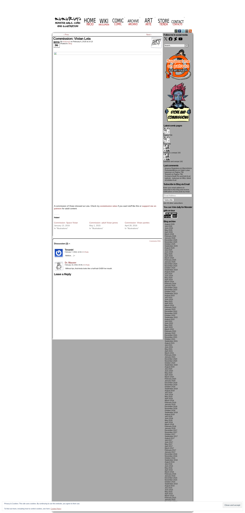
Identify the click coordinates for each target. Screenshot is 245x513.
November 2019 (171, 385)
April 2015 (169, 494)
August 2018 (170, 414)
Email (187, 31)
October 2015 (170, 482)
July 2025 (168, 250)
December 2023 (171, 288)
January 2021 (170, 357)
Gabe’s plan (185, 170)
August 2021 (170, 343)
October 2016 (170, 458)
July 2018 (168, 416)
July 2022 (168, 321)
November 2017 (171, 432)
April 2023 (169, 303)
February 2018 (170, 426)
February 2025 (170, 260)
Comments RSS (154, 241)
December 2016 (171, 454)
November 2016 (171, 456)
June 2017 (169, 442)
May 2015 (168, 492)
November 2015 (171, 480)
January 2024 (170, 286)
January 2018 (170, 428)
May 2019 (168, 397)
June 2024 (169, 276)
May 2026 (168, 230)
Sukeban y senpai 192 (172, 153)
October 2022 (170, 315)
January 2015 (170, 500)
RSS (190, 31)
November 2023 (171, 290)
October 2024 (170, 268)
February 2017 (170, 450)
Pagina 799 (167, 135)
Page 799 (167, 144)
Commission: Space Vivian (66, 223)
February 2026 (170, 236)
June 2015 (169, 490)
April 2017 (169, 446)
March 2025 (169, 258)
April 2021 (169, 351)
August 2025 (170, 248)
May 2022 (168, 325)
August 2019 (170, 391)
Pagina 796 (179, 172)
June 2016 (169, 466)
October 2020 (170, 363)
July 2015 (168, 488)
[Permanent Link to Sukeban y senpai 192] (166, 151)
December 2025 (171, 240)
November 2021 (171, 337)
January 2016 (170, 476)
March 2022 (169, 329)
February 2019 (170, 403)
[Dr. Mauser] (58, 270)
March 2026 (169, 234)
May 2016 (168, 468)
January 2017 (170, 452)
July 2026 (168, 226)
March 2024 (169, 282)
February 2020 (170, 379)
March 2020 (169, 377)
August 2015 (170, 486)
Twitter (183, 31)
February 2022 (170, 331)
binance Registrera (172, 168)
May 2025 (168, 254)
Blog (70, 44)
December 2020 (171, 359)
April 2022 (169, 327)
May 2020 (168, 373)
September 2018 (171, 412)
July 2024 (168, 274)
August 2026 (170, 224)
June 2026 (169, 228)
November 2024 (171, 266)
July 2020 (168, 369)
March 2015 (169, 496)
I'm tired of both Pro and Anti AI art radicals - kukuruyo (177, 177)
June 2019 (169, 395)
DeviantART (176, 31)
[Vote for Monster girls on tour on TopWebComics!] (170, 217)
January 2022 (170, 333)
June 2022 (169, 323)
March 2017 (169, 448)
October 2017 (170, 434)
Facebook (179, 31)
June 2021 (169, 347)
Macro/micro (187, 168)
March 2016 (169, 472)
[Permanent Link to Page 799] (166, 142)
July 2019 (168, 393)
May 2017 (168, 444)
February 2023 (170, 307)
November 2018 (171, 409)
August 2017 (170, 438)
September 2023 (171, 294)
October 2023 (170, 292)
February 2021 (170, 355)
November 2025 (171, 242)
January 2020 (170, 381)
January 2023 (170, 309)
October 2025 (170, 244)
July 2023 (168, 298)
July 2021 (168, 345)
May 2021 (168, 349)
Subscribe (168, 200)
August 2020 (170, 367)
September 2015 (171, 484)
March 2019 (169, 401)
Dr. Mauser (70, 262)
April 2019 (169, 399)
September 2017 (171, 436)
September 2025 (171, 246)
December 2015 (171, 478)
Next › (149, 34)
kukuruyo (66, 42)
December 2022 (171, 311)
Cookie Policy (56, 509)
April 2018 (169, 422)
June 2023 (169, 300)
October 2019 (170, 387)
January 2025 (170, 262)
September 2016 (171, 460)
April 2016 (169, 470)
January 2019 (170, 405)
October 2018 (170, 411)
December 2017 (171, 430)
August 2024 (170, 272)
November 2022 (171, 313)
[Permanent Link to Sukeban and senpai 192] (166, 160)
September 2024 (171, 270)
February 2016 (170, 474)
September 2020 (171, 365)
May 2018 (168, 420)
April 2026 (169, 232)
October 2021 (170, 339)
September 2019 (171, 389)
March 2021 (169, 353)
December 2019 (171, 383)
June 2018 (169, 418)
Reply (87, 252)
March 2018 (169, 424)
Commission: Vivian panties (137, 223)
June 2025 (169, 252)
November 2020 (171, 361)
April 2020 (169, 375)
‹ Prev (66, 34)
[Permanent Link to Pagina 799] (166, 133)
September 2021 (171, 341)
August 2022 (170, 319)
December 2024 (171, 264)
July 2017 (168, 440)
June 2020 (169, 371)
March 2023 (169, 305)
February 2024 (170, 284)
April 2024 (169, 280)
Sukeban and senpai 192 (173, 162)
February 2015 (170, 498)
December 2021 (171, 335)
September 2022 (171, 317)
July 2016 (168, 464)
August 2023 (170, 296)
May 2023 (168, 302)
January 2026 (170, 238)
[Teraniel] (58, 253)
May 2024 (168, 278)
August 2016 (170, 462)
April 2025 (169, 256)
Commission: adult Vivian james (103, 223)
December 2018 (171, 407)
